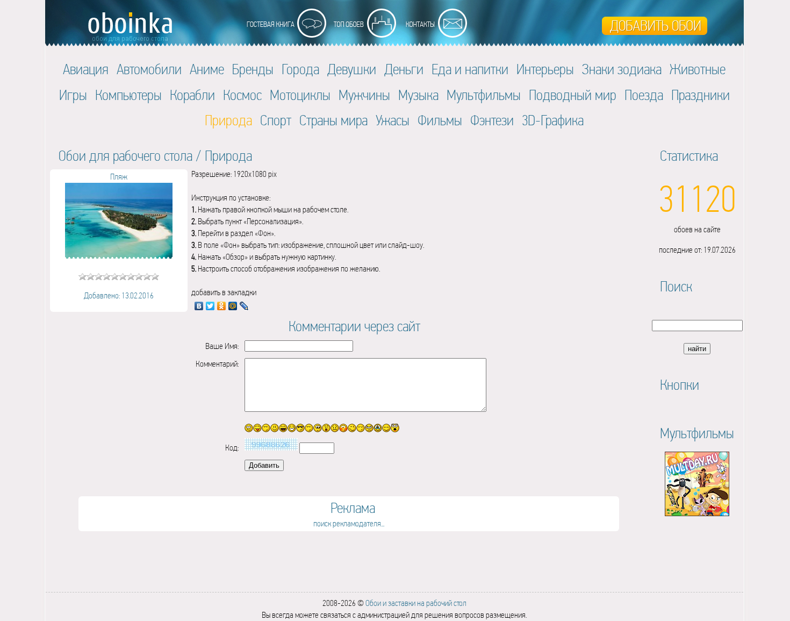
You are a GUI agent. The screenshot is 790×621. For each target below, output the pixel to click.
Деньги (403, 69)
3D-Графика (553, 120)
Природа (228, 155)
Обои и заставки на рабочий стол (415, 603)
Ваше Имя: (222, 346)
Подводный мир (572, 95)
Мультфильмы (484, 95)
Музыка (418, 95)
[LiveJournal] (244, 306)
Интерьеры (545, 69)
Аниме (207, 69)
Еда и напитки (470, 69)
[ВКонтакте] (199, 306)
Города (300, 69)
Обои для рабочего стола (125, 155)
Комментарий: (217, 364)
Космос (242, 95)
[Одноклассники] (221, 306)
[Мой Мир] (233, 306)
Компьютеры (128, 95)
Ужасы (393, 120)
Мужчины (364, 95)
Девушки (351, 69)
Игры (73, 95)
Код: (232, 447)
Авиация (86, 69)
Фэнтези (492, 120)
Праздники (700, 95)
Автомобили (149, 69)
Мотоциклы (300, 95)
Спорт (275, 120)
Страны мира (333, 120)
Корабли (192, 95)
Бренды (253, 69)
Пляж (118, 177)
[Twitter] (210, 306)
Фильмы (440, 120)
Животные (698, 69)
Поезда (643, 95)
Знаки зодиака (622, 69)
